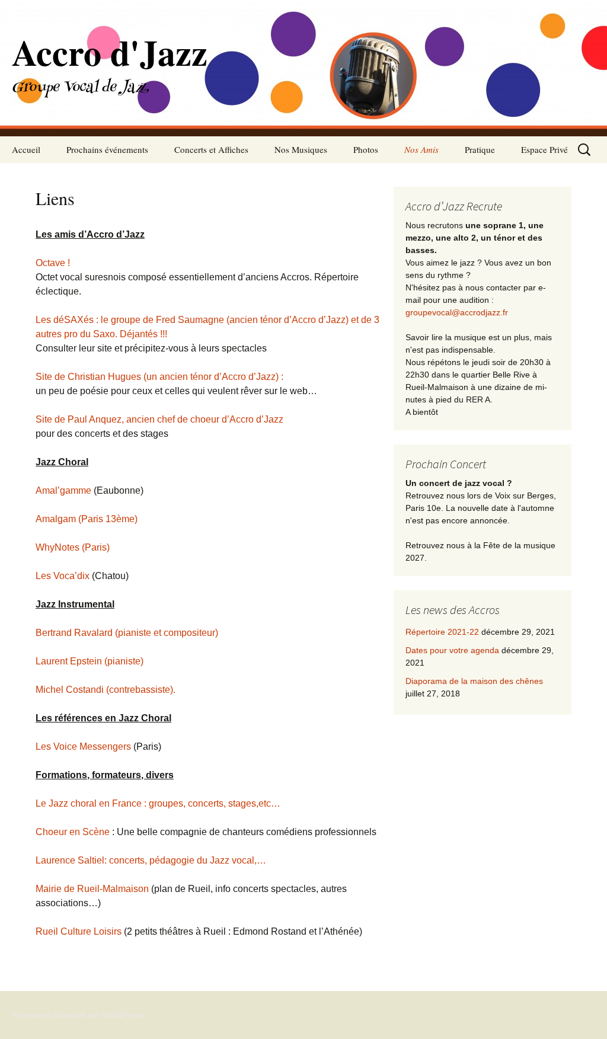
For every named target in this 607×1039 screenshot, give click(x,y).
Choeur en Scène (73, 832)
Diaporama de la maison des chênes (474, 681)
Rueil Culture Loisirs (79, 931)
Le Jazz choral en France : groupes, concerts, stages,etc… (158, 803)
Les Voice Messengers (83, 746)
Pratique (480, 149)
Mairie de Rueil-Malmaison (92, 889)
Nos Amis (421, 149)
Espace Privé (544, 149)
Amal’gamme (63, 490)
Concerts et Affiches (211, 149)
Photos (365, 149)
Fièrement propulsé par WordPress (78, 1014)
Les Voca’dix (63, 576)
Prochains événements (107, 149)
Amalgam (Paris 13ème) (87, 519)
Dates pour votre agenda (452, 650)
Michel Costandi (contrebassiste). (105, 690)
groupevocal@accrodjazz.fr (456, 312)
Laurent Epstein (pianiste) (89, 661)
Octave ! (53, 263)
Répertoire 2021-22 (442, 632)
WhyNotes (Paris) (73, 547)
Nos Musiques (300, 149)
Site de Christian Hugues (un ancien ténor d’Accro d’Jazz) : (159, 377)
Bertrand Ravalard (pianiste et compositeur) (127, 633)
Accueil (26, 149)
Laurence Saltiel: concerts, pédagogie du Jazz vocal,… (151, 860)
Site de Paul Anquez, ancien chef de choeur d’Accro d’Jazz (159, 419)
